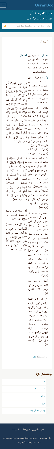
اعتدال (34, 357)
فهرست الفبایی (38, 430)
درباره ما (26, 430)
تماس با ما (16, 430)
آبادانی (42, 396)
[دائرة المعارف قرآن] (40, 5)
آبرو (43, 403)
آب (44, 382)
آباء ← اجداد (40, 389)
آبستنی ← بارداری (37, 411)
